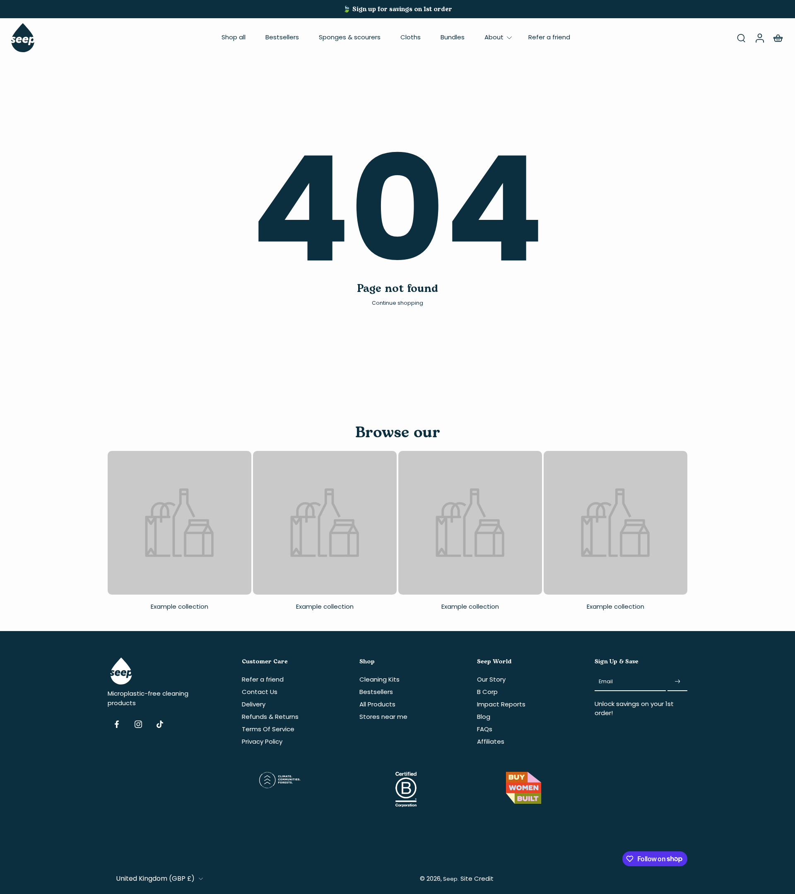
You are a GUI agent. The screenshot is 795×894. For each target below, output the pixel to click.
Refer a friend (549, 37)
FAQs (484, 729)
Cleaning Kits (379, 679)
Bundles (453, 37)
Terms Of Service (268, 729)
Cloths (410, 37)
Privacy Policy (262, 741)
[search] (741, 37)
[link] (179, 535)
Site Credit (477, 878)
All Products (377, 704)
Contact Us (259, 691)
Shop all (234, 37)
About (494, 37)
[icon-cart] (777, 37)
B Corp (487, 691)
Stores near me (383, 716)
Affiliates (490, 741)
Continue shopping (397, 302)
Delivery (253, 704)
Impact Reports (501, 704)
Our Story (491, 679)
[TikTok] (160, 724)
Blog (483, 716)
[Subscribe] (677, 681)
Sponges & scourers (350, 37)
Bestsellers (282, 37)
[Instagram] (138, 724)
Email (606, 681)
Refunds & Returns (270, 716)
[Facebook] (117, 724)
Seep (450, 878)
